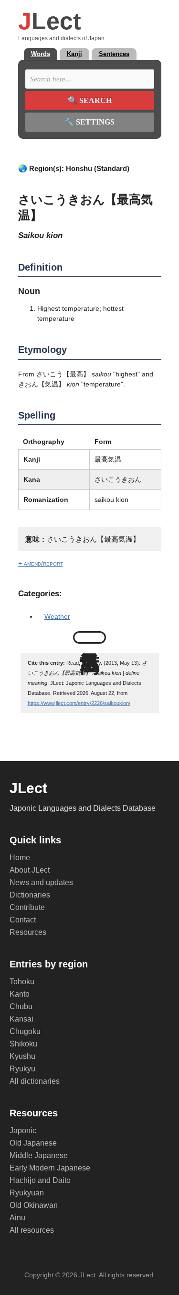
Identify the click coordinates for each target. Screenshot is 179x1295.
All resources (32, 1230)
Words (40, 53)
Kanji (74, 53)
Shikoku (23, 1044)
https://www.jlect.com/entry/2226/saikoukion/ (79, 703)
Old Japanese (33, 1143)
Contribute (27, 907)
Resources (28, 932)
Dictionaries (30, 895)
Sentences (114, 53)
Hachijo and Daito (40, 1180)
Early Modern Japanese (50, 1168)
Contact (23, 920)
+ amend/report (40, 563)
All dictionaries (35, 1081)
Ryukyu (22, 1069)
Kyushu (22, 1056)
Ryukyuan (27, 1193)
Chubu (21, 1006)
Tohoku (22, 981)
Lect (49, 21)
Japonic (23, 1130)
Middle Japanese (39, 1155)
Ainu (17, 1218)
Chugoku (25, 1031)
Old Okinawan (34, 1205)
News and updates (41, 882)
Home (20, 857)
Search (90, 100)
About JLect (30, 870)
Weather (57, 616)
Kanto (20, 994)
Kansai (21, 1019)
